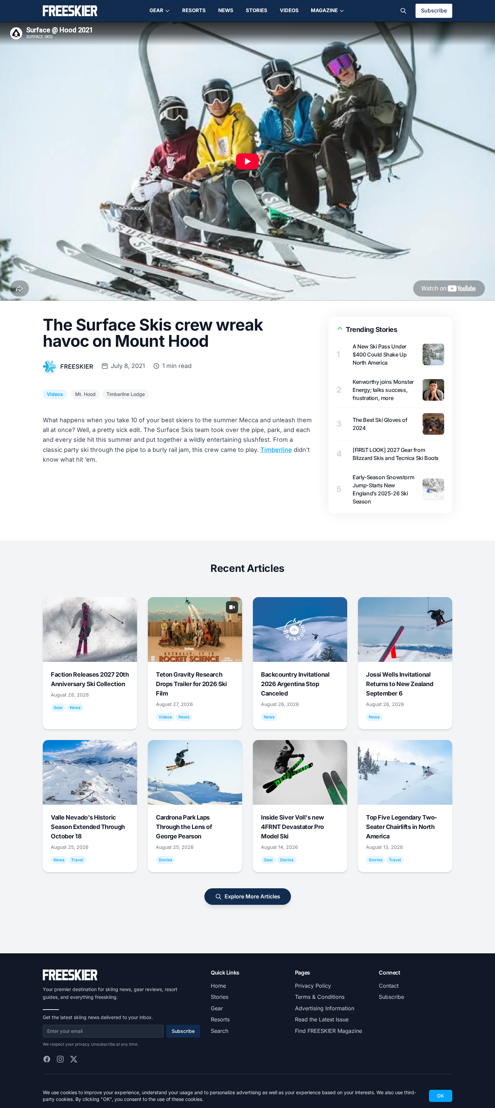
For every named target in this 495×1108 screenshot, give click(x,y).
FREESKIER (76, 366)
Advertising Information (324, 1008)
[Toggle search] (403, 11)
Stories (256, 10)
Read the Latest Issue (322, 1019)
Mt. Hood (85, 394)
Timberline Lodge (125, 394)
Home (218, 985)
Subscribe (434, 10)
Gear (156, 10)
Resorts (194, 10)
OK (440, 1096)
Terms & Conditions (319, 996)
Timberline (276, 449)
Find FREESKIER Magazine (328, 1030)
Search (219, 1030)
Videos (289, 10)
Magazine (324, 10)
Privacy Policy (313, 985)
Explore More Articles (252, 896)
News (225, 10)
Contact (389, 985)
